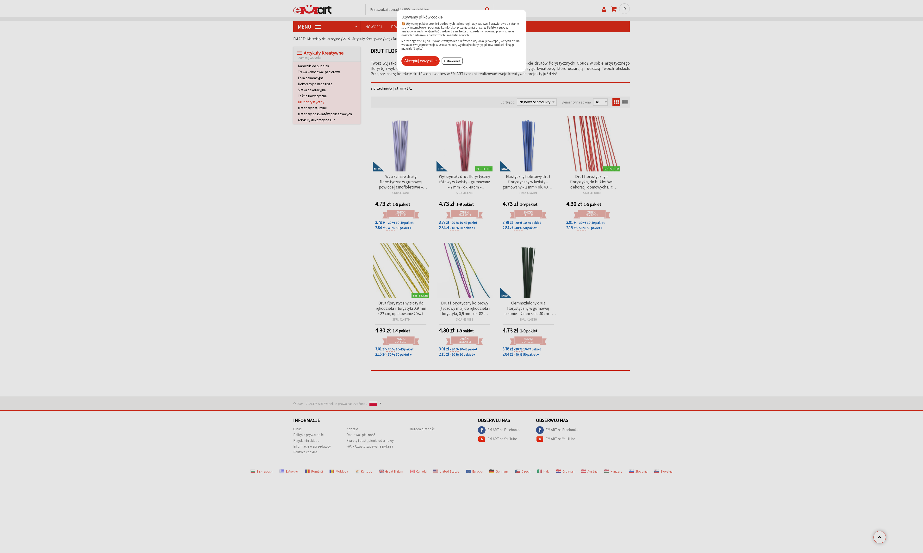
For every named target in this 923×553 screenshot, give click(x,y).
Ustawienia (452, 61)
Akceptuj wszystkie (420, 61)
